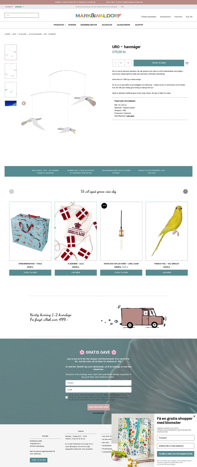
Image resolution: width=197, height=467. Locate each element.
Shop (14, 34)
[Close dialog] (194, 416)
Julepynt (139, 25)
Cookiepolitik (106, 452)
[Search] (36, 15)
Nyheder (72, 25)
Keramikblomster (89, 25)
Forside (7, 34)
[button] (186, 62)
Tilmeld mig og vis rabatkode (176, 454)
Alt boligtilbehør (35, 34)
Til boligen (22, 34)
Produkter (59, 25)
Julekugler (107, 25)
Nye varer (105, 442)
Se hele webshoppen (109, 439)
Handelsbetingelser (109, 446)
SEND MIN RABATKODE (99, 407)
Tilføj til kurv (159, 63)
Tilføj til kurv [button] (30, 272)
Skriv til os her (38, 460)
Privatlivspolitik (107, 449)
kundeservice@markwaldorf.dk (44, 451)
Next (94, 103)
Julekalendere (123, 25)
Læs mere (130, 116)
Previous (23, 103)
